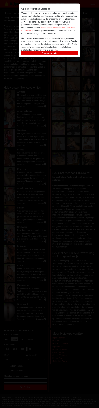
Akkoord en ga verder (49, 53)
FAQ (55, 49)
